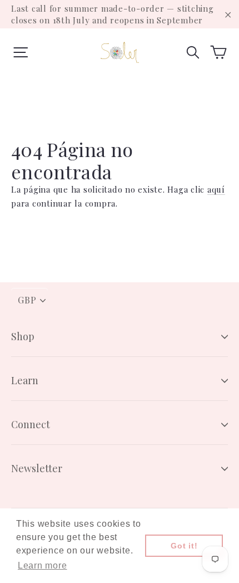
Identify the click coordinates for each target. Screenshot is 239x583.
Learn (24, 380)
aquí (216, 189)
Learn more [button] (42, 565)
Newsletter (36, 468)
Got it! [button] (184, 545)
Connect (30, 424)
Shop (22, 336)
